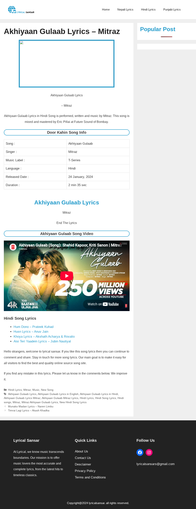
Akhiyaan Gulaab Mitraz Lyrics (60, 398)
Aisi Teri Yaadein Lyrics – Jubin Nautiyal (42, 341)
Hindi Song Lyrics (105, 398)
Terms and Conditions (90, 477)
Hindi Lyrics (148, 9)
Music (35, 389)
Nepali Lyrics (125, 9)
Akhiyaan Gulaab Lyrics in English (58, 394)
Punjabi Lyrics (172, 9)
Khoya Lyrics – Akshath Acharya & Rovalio (44, 336)
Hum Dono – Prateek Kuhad (33, 327)
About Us (81, 451)
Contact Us (83, 458)
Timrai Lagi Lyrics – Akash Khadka (28, 410)
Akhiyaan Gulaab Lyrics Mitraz (22, 398)
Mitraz (27, 389)
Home (106, 9)
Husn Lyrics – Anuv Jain (31, 331)
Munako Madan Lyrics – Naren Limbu (30, 406)
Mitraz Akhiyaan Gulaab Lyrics (40, 402)
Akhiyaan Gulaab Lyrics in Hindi (99, 394)
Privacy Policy (85, 471)
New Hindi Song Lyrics (73, 402)
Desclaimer (83, 464)
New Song (47, 389)
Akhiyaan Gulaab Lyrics (22, 394)
